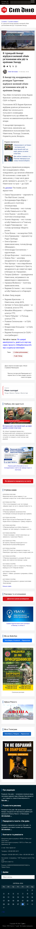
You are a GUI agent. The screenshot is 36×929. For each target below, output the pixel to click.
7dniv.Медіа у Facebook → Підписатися (17, 640)
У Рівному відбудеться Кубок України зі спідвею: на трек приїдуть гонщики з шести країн (17, 528)
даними (8, 188)
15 (27, 897)
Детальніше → (6, 816)
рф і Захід (18, 356)
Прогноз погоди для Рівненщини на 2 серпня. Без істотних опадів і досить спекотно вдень (19, 375)
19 (13, 901)
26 (13, 904)
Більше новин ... (7, 586)
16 (32, 897)
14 (22, 897)
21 (22, 901)
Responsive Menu (33, 1)
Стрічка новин (10, 490)
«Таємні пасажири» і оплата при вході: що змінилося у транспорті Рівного (16, 536)
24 (4, 904)
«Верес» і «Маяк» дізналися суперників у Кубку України (18, 574)
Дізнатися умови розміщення (18, 599)
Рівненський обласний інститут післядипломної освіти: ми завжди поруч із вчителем (18, 468)
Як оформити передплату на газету (18, 481)
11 (8, 897)
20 (18, 901)
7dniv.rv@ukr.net (11, 848)
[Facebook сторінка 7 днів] (12, 2)
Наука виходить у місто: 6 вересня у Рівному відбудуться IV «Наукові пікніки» (17, 567)
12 (13, 897)
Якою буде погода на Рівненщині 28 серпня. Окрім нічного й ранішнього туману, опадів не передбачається (17, 520)
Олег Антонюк (13, 72)
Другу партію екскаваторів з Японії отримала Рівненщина (16, 367)
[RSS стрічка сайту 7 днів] (18, 2)
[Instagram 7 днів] (15, 2)
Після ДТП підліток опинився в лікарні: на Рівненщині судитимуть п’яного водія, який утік (18, 551)
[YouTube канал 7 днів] (29, 2)
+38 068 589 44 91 (13, 851)
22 (27, 901)
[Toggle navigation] (3, 17)
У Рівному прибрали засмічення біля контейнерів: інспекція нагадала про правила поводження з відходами (17, 513)
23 (32, 901)
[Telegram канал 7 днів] (25, 2)
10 (4, 897)
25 (8, 904)
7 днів (23, 923)
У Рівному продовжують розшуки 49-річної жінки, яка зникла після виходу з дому (16, 559)
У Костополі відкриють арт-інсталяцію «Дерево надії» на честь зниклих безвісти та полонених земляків (17, 505)
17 (4, 901)
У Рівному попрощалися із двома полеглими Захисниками (17, 582)
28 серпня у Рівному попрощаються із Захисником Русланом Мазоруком (15, 543)
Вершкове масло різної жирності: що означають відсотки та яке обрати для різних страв (18, 497)
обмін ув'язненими (21, 352)
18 (8, 901)
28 (23, 904)
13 (18, 897)
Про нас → (5, 800)
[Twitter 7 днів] (22, 2)
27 (18, 904)
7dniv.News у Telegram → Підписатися (17, 733)
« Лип (3, 912)
